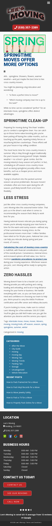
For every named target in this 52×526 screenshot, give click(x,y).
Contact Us (14, 485)
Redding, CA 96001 (13, 426)
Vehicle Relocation (19, 372)
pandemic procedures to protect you (29, 259)
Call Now (13, 501)
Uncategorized (18, 369)
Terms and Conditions (33, 522)
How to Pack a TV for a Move (19, 397)
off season (28, 324)
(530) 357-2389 (27, 27)
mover (32, 321)
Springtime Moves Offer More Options (21, 59)
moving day (17, 354)
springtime (8, 327)
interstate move (16, 321)
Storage (15, 366)
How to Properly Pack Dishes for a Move (24, 402)
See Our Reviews (17, 493)
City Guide (16, 348)
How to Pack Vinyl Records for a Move (23, 387)
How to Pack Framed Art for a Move (22, 382)
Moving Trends (18, 360)
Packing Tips (17, 363)
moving (7, 324)
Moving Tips (17, 357)
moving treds (17, 324)
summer (17, 327)
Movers (39, 321)
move (26, 321)
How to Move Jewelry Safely (18, 392)
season (37, 324)
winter (24, 327)
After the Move (18, 346)
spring (43, 324)
